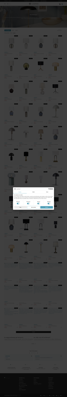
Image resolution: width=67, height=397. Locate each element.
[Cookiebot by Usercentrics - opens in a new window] (49, 189)
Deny (20, 207)
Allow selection (33, 207)
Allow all (46, 207)
